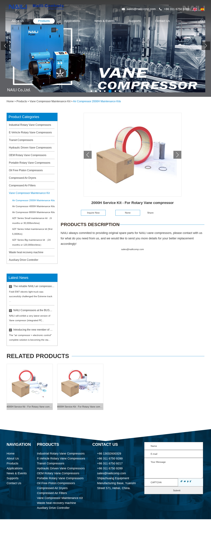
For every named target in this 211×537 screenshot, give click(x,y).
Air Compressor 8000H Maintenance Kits (33, 212)
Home (10, 101)
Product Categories (24, 117)
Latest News (18, 278)
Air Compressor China (46, 528)
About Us (18, 21)
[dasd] (208, 48)
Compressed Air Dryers (22, 177)
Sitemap (146, 523)
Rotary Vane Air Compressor (173, 528)
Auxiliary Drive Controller (23, 259)
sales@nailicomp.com (141, 9)
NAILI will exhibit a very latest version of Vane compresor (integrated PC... (29, 318)
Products (44, 21)
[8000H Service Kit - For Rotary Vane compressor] (80, 383)
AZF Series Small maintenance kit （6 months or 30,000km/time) (32, 220)
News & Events (104, 21)
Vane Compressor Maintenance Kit (50, 101)
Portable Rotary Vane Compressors (29, 162)
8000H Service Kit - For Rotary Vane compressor (80, 406)
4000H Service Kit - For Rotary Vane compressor (30, 406)
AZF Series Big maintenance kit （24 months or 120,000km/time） (31, 242)
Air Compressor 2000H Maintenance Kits (97, 101)
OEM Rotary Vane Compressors (27, 155)
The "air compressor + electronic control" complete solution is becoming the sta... (30, 337)
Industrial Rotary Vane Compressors (30, 124)
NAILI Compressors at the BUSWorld (33, 310)
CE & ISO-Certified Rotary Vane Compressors (160, 533)
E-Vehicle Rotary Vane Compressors (30, 132)
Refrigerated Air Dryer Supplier (41, 533)
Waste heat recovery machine (26, 252)
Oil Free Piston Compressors (26, 170)
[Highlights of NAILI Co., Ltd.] (18, 7)
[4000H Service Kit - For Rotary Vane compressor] (30, 383)
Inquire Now (93, 212)
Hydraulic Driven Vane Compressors (30, 147)
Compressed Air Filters (22, 185)
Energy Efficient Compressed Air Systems (95, 533)
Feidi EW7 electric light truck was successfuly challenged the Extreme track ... (30, 296)
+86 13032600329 (109, 453)
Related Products (38, 356)
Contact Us (162, 21)
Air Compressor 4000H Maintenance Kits (33, 206)
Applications (15, 468)
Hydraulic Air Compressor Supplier (90, 528)
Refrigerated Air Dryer (134, 528)
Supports (135, 21)
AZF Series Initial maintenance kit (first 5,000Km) (32, 231)
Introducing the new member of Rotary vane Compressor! (33, 329)
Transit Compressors (21, 140)
